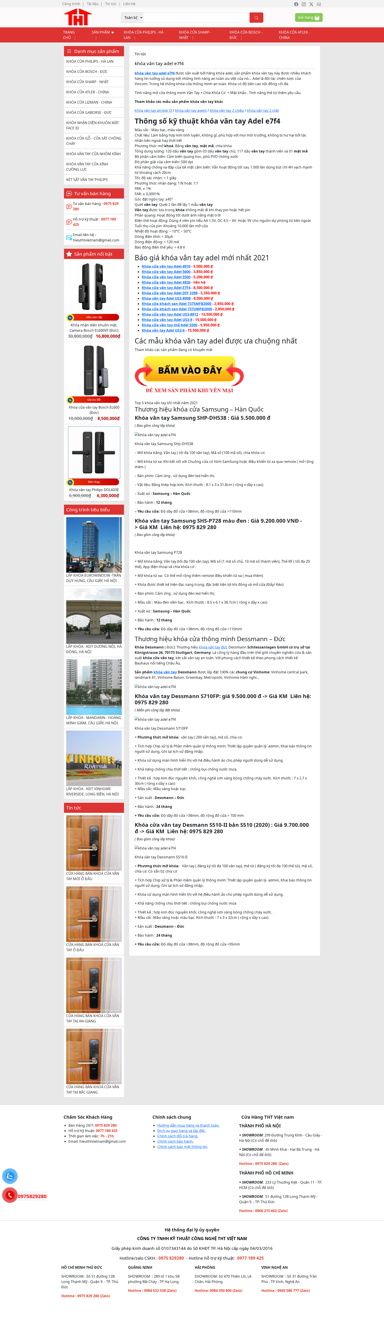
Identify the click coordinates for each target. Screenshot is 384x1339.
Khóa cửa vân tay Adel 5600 (166, 271)
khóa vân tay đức (213, 647)
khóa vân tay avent (191, 110)
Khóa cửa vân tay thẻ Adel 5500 (169, 325)
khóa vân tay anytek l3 (153, 110)
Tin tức (111, 3)
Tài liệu (92, 3)
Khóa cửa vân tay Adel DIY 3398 (170, 293)
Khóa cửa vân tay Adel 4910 (166, 266)
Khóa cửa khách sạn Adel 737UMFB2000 (177, 309)
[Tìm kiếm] (256, 17)
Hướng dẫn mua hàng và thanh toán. (188, 1125)
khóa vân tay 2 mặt (263, 110)
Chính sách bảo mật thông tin (182, 1146)
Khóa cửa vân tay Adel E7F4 (166, 287)
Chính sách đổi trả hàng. (177, 1136)
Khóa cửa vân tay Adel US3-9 (167, 319)
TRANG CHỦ (69, 35)
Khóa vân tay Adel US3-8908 (166, 298)
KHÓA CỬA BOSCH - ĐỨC (246, 35)
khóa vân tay (165, 672)
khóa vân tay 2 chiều (227, 110)
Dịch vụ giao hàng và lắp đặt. (181, 1130)
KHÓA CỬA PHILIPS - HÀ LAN (144, 35)
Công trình (71, 3)
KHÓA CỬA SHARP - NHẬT (195, 35)
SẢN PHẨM (101, 32)
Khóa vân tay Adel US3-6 (163, 330)
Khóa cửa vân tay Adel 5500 (166, 277)
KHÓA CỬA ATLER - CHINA (294, 35)
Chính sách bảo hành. (175, 1141)
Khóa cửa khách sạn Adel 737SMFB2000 (176, 303)
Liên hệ (129, 3)
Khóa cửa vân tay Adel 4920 (166, 282)
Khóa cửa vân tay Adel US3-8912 (170, 314)
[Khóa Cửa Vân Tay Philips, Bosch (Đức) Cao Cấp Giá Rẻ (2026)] (78, 17)
